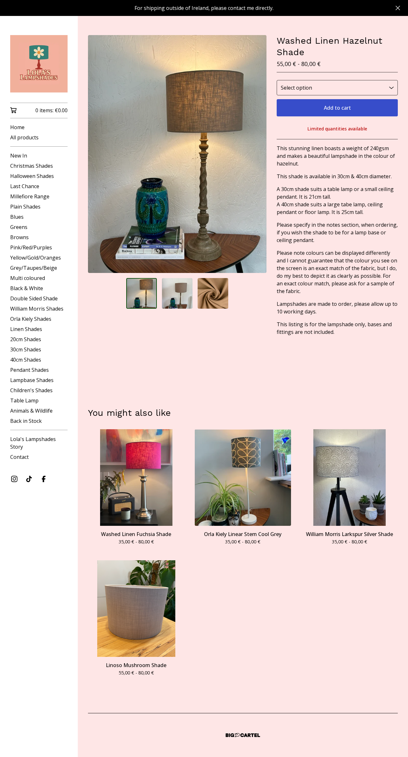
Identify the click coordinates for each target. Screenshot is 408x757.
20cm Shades (25, 339)
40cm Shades (25, 359)
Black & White (26, 288)
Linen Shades (26, 329)
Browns (19, 237)
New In (18, 155)
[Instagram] (14, 479)
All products (24, 137)
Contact (19, 456)
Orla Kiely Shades (30, 318)
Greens (18, 227)
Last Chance (24, 186)
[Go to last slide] (97, 154)
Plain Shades (25, 206)
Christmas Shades (31, 165)
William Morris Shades (36, 308)
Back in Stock (26, 420)
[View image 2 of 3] (177, 293)
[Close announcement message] (398, 8)
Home (17, 127)
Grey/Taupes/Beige (33, 267)
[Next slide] (257, 154)
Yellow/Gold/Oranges (35, 257)
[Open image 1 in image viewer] (177, 154)
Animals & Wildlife (31, 410)
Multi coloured (27, 278)
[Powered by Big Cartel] (243, 735)
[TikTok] (29, 479)
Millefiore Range (29, 196)
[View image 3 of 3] (213, 293)
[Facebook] (44, 479)
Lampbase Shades (32, 380)
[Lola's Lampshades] (39, 63)
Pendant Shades (29, 369)
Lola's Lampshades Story (33, 443)
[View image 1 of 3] (141, 293)
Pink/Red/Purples (31, 247)
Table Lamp (24, 400)
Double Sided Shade (34, 298)
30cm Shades (25, 349)
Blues (17, 216)
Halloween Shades (32, 176)
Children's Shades (31, 390)
